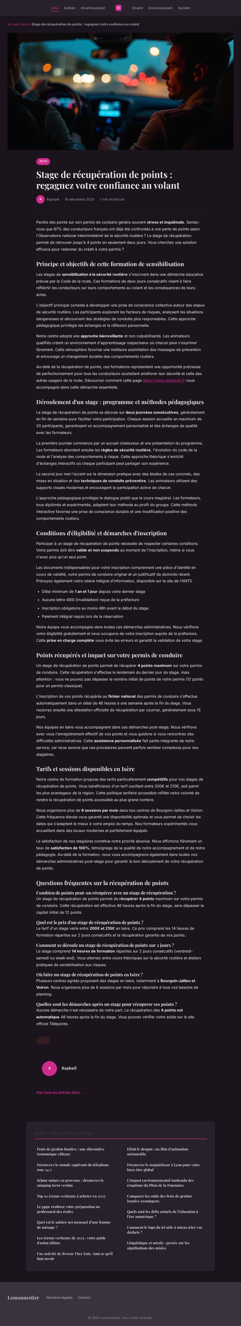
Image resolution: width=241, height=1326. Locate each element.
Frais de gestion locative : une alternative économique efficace (70, 1151)
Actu (54, 8)
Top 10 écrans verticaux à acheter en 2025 (71, 1196)
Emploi (137, 8)
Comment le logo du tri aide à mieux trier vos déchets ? (164, 1230)
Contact (84, 1297)
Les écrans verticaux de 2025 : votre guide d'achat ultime (71, 1240)
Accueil (13, 24)
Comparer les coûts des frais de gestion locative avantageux (159, 1198)
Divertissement (93, 8)
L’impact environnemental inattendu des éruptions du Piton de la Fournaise (160, 1183)
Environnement (160, 8)
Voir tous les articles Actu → (60, 1092)
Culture (69, 8)
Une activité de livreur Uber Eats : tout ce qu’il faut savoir (75, 1256)
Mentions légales (59, 1297)
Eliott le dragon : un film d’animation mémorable (157, 1151)
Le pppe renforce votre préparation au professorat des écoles (68, 1209)
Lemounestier (23, 1297)
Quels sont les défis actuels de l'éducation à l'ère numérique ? (162, 1214)
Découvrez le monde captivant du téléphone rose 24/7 (73, 1167)
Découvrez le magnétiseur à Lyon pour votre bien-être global (163, 1167)
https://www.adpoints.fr (164, 380)
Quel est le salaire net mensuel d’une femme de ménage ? (74, 1224)
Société (184, 8)
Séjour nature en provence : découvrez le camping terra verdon (70, 1183)
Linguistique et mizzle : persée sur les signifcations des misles (158, 1245)
